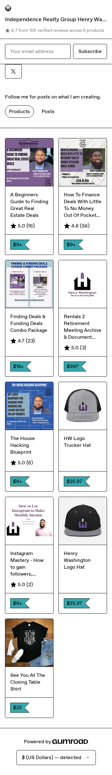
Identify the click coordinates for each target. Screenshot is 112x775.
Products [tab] (19, 111)
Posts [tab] (48, 111)
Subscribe (90, 51)
